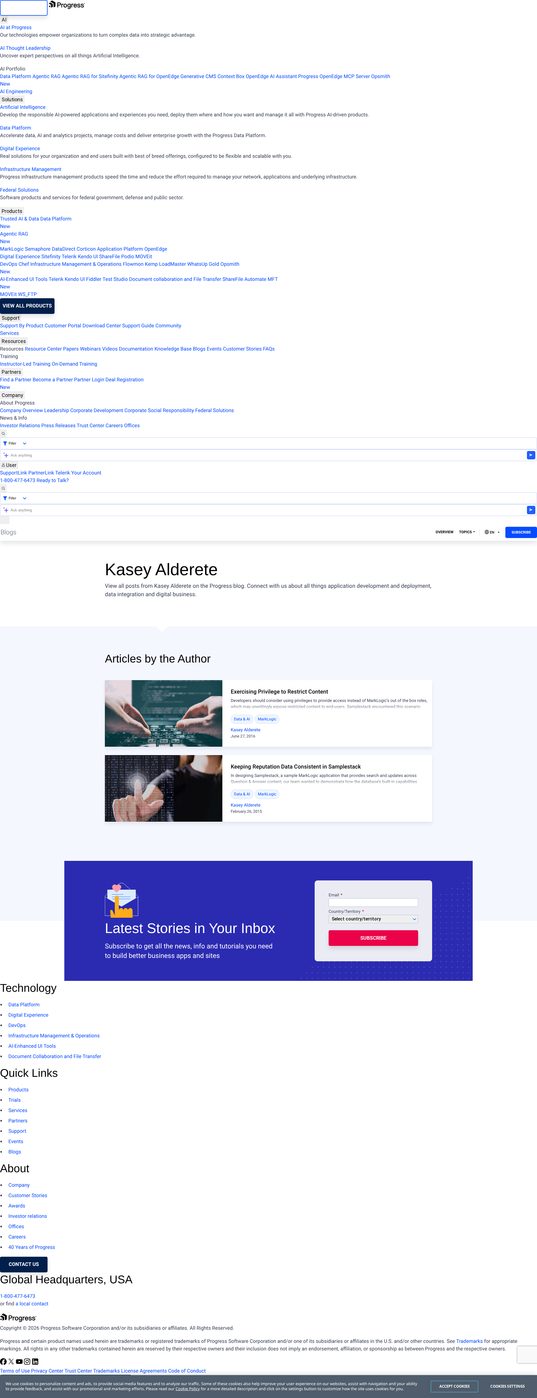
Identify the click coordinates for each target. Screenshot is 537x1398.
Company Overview (21, 410)
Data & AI (242, 719)
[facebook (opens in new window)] (4, 1363)
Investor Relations (20, 426)
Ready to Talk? (53, 480)
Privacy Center (47, 1371)
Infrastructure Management (30, 169)
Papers (71, 349)
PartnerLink (41, 473)
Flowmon (133, 264)
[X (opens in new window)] (12, 1363)
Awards (16, 1206)
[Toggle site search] (3, 488)
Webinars (90, 349)
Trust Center (90, 426)
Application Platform (120, 249)
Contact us (24, 1264)
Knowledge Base (173, 349)
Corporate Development (96, 410)
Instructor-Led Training (25, 364)
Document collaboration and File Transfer (175, 279)
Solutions (12, 99)
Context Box (230, 76)
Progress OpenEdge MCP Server (334, 76)
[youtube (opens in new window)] (20, 1363)
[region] (268, 1386)
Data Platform (15, 76)
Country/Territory (345, 912)
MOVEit (143, 257)
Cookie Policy (188, 1389)
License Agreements (144, 1371)
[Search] (3, 433)
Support (11, 318)
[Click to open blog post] (163, 713)
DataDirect (63, 249)
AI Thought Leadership (25, 48)
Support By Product (21, 326)
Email (334, 895)
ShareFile (109, 257)
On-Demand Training (74, 364)
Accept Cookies (454, 1386)
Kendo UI (88, 257)
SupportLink (13, 473)
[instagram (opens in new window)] (28, 1363)
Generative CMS (198, 76)
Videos (109, 349)
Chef (23, 264)
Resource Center (43, 349)
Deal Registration (71, 383)
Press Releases (58, 426)
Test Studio (115, 279)
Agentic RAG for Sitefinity (90, 76)
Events (214, 349)
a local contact (31, 1304)
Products (12, 211)
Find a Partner (15, 380)
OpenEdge (155, 249)
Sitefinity (50, 257)
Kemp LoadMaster (165, 264)
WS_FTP (27, 294)
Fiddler (94, 279)
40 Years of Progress (31, 1247)
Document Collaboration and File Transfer (54, 1056)
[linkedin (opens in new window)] (35, 1363)
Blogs (199, 349)
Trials (14, 1100)
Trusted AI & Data (19, 219)
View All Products (27, 306)
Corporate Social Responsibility (159, 410)
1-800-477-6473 (17, 480)
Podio (127, 257)
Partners (11, 372)
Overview (445, 532)
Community (168, 326)
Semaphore (38, 249)
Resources (14, 341)
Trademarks (469, 1341)
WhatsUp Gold (203, 264)
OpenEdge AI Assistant (271, 76)
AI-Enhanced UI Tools (24, 279)
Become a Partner (53, 380)
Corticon (86, 249)
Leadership (56, 410)
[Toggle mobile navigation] (5, 520)
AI (4, 20)
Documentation (136, 349)
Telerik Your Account (78, 473)
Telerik (69, 257)
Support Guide (138, 326)
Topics (465, 532)
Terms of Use (15, 1371)
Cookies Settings (507, 1386)
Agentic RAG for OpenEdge (149, 76)
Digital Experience (20, 149)
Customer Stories (242, 349)
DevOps (8, 264)
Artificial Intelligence (23, 107)
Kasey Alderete (245, 729)
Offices (132, 426)
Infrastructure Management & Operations (76, 264)
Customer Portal (63, 326)
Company (12, 395)
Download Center (102, 326)
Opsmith (195, 80)
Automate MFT (139, 283)
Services (9, 333)
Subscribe (521, 532)
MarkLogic (12, 249)
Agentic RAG (46, 76)
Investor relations (27, 1216)
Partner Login (89, 380)
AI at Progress (16, 27)
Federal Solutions (19, 190)
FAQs (269, 349)
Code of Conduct (187, 1371)
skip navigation (24, 8)
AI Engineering (16, 92)
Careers (114, 426)
